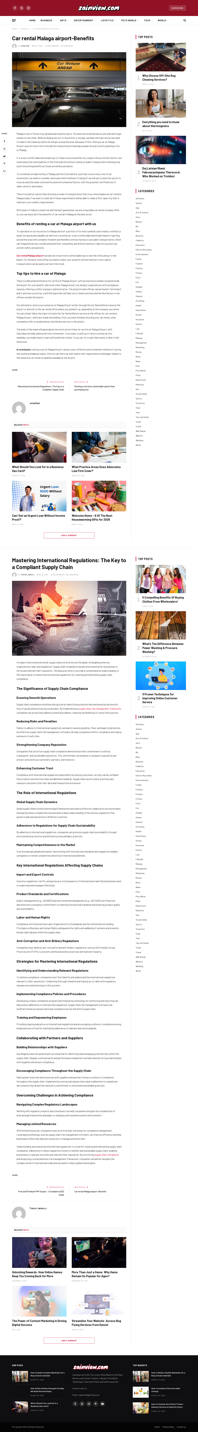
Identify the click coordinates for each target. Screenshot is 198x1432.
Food (138, 277)
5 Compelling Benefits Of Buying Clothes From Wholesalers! (163, 599)
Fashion (139, 263)
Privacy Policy (168, 1427)
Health (138, 305)
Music (138, 356)
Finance (139, 268)
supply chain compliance (107, 1154)
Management (141, 342)
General (139, 296)
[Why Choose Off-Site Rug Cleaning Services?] (161, 57)
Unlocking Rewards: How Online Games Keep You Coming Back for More (37, 1274)
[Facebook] (4, 141)
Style (138, 408)
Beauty (139, 221)
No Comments (53, 46)
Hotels (138, 315)
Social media (141, 394)
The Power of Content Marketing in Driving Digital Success (39, 1322)
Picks (138, 375)
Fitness (139, 273)
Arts (63, 20)
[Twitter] (4, 149)
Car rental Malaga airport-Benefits (90, 1191)
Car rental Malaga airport (30, 255)
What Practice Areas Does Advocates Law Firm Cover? (96, 469)
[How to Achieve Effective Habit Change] (141, 1392)
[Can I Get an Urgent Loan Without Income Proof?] (39, 496)
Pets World (129, 20)
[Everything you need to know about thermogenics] (161, 103)
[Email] (4, 171)
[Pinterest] (4, 163)
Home (32, 20)
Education (140, 245)
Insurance (140, 319)
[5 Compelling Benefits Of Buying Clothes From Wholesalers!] (161, 579)
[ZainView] (99, 8)
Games (139, 291)
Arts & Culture (142, 212)
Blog (138, 231)
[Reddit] (4, 156)
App (137, 208)
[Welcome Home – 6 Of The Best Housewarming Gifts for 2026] (99, 496)
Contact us (181, 1427)
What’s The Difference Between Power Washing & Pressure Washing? (163, 647)
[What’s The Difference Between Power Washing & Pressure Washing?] (161, 625)
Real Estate (141, 380)
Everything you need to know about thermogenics (160, 124)
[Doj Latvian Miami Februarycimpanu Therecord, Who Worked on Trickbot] (161, 150)
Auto (138, 217)
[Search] (184, 20)
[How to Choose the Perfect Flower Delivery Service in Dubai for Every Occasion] (141, 1407)
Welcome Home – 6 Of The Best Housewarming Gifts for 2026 (92, 517)
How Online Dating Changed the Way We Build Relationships (47, 1389)
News (138, 361)
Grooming (140, 301)
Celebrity (139, 240)
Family (138, 259)
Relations (140, 384)
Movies (139, 352)
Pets (138, 366)
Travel (138, 426)
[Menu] (14, 20)
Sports (139, 398)
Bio (137, 226)
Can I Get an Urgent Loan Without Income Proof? (38, 517)
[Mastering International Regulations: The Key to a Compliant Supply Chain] (69, 618)
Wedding (139, 440)
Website (139, 435)
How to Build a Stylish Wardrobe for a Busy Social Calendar (48, 1374)
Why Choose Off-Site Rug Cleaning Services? (159, 77)
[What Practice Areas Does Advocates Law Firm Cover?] (99, 447)
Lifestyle (107, 20)
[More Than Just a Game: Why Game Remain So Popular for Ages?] (99, 1252)
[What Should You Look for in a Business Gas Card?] (39, 447)
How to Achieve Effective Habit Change (165, 1389)
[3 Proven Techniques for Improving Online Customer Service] (161, 675)
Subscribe (178, 8)
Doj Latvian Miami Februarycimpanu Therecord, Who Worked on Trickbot (161, 172)
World (162, 20)
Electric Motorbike (144, 249)
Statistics (140, 403)
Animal (139, 203)
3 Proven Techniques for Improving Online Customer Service (160, 698)
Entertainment (83, 20)
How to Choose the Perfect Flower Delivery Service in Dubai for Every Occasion (167, 1405)
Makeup (139, 338)
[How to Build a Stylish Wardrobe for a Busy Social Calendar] (20, 1376)
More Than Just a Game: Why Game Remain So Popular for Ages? (95, 1274)
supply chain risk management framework (100, 708)
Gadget (139, 287)
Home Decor (141, 310)
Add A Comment (69, 535)
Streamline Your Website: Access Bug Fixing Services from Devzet (96, 1322)
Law (137, 328)
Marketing (140, 347)
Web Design (141, 431)
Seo (137, 389)
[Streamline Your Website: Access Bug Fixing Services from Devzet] (99, 1301)
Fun (137, 282)
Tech (147, 20)
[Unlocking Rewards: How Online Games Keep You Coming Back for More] (39, 1252)
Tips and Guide (142, 417)
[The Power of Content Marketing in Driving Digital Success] (39, 1301)
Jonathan (25, 46)
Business (46, 20)
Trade (138, 422)
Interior (139, 324)
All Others (140, 198)
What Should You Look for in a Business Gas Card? (38, 469)
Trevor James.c (27, 575)
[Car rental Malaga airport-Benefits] (69, 89)
